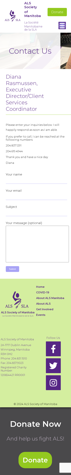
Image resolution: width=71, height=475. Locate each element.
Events (40, 315)
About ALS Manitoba (50, 298)
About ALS (43, 303)
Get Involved (44, 309)
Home (40, 286)
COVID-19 (42, 292)
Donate (57, 12)
